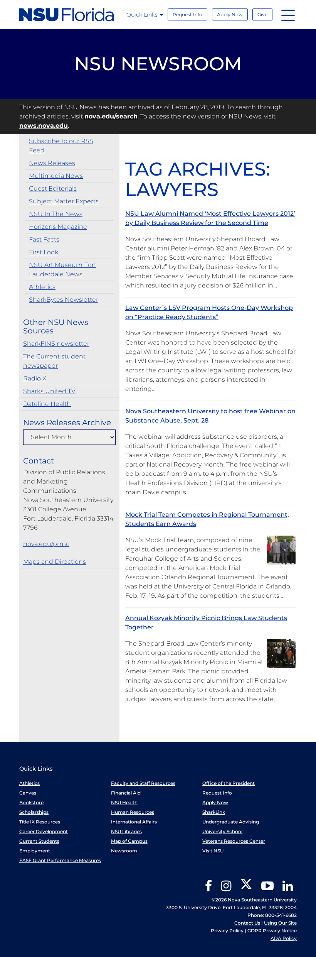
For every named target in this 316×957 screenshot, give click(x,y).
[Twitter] (246, 888)
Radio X (34, 378)
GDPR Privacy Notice (272, 930)
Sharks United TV (49, 391)
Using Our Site (280, 923)
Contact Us (247, 923)
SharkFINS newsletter (56, 343)
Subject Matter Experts (64, 201)
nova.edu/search (111, 116)
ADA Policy (284, 938)
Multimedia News (56, 175)
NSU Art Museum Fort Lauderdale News (62, 269)
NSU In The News (55, 214)
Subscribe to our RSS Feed (61, 145)
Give (262, 14)
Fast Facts (44, 239)
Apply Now (230, 14)
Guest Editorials (53, 188)
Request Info (187, 14)
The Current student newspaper (54, 361)
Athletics (42, 287)
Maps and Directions (54, 561)
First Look (43, 252)
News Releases (52, 163)
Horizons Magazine (58, 226)
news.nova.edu (43, 125)
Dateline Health (47, 403)
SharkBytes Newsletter (63, 299)
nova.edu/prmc (46, 544)
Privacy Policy (227, 930)
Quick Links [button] (142, 14)
